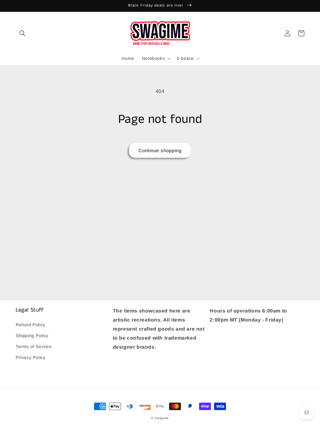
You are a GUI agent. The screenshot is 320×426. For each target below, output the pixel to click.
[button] (22, 33)
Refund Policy (30, 324)
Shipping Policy (32, 335)
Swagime (161, 418)
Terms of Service (34, 346)
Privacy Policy (30, 357)
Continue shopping (160, 150)
